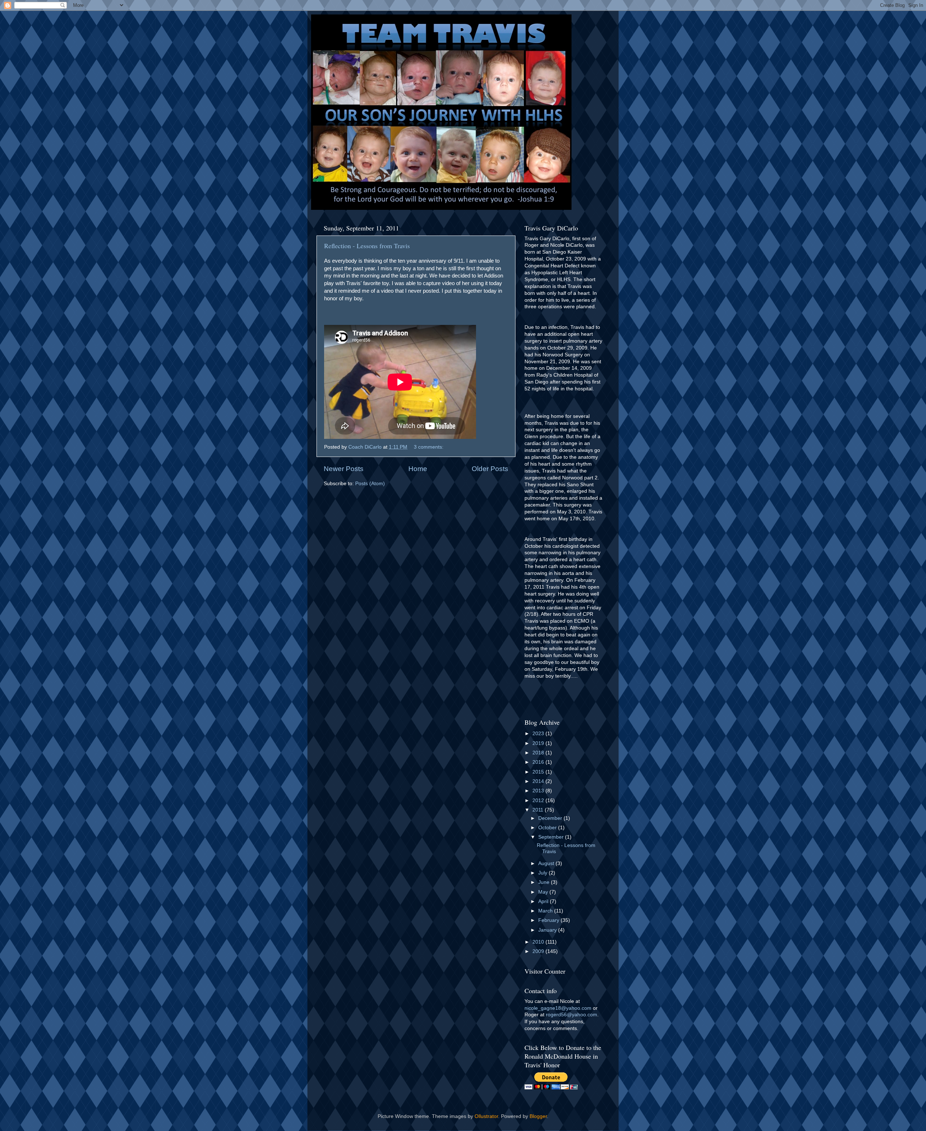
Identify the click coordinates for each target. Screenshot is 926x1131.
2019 (538, 743)
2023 (538, 733)
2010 (538, 942)
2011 (538, 810)
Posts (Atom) (370, 483)
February (549, 920)
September (551, 837)
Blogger (538, 1116)
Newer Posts (344, 469)
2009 (538, 951)
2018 (538, 752)
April (544, 901)
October (548, 827)
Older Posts (490, 469)
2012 (538, 800)
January (548, 930)
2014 (538, 781)
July (543, 873)
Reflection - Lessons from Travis (367, 245)
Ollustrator (486, 1116)
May (543, 892)
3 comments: (429, 447)
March (546, 911)
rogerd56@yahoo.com (571, 1014)
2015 (538, 772)
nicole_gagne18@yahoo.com (557, 1008)
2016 (538, 762)
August (547, 863)
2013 (538, 790)
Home (417, 469)
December (551, 818)
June (544, 882)
